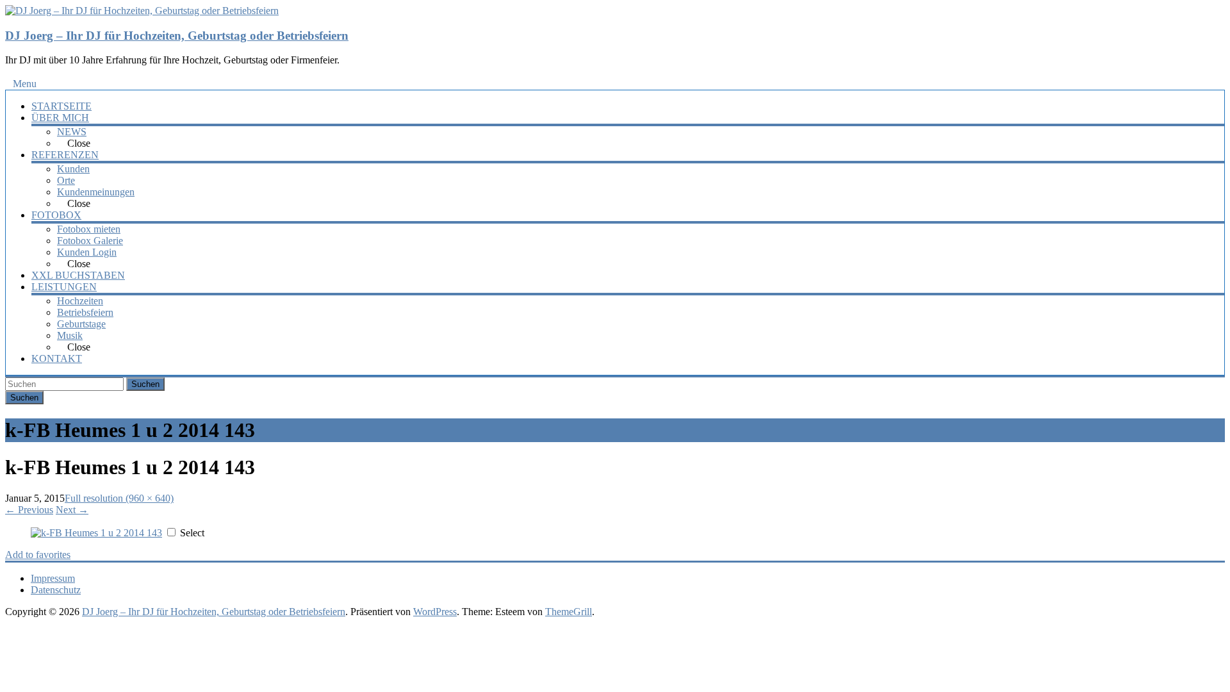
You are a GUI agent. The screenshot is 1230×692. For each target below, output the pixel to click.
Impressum (53, 578)
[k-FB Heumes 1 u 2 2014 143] (96, 532)
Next (72, 509)
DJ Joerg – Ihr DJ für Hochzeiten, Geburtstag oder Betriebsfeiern (176, 35)
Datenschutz (56, 589)
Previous (29, 509)
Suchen (145, 384)
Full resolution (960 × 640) (119, 498)
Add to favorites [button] (37, 554)
